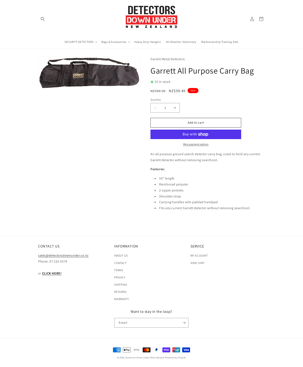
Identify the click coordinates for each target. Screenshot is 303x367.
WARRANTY (121, 299)
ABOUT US (121, 255)
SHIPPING (120, 284)
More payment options (196, 144)
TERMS (118, 270)
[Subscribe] (183, 323)
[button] (42, 18)
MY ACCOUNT (199, 255)
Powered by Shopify (175, 357)
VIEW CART (197, 263)
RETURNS (120, 292)
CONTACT (120, 263)
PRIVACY (119, 277)
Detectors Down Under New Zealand (144, 357)
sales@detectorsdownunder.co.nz (63, 255)
